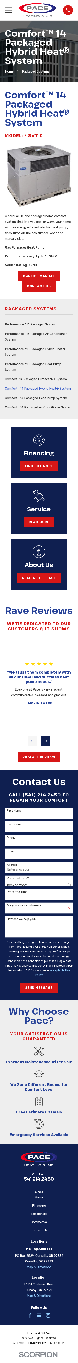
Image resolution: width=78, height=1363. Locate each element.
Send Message (39, 988)
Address (12, 865)
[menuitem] (39, 324)
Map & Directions (39, 1267)
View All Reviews (38, 757)
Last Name (14, 824)
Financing (39, 1206)
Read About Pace (39, 578)
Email (10, 851)
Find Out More (39, 466)
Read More (39, 522)
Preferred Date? (18, 878)
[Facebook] (30, 1315)
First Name (14, 810)
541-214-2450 (39, 1179)
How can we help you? (21, 919)
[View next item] (45, 741)
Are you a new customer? (24, 905)
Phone (11, 838)
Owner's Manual (39, 276)
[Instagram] (48, 1315)
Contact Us (39, 286)
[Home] (37, 10)
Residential (39, 1214)
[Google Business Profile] (39, 1315)
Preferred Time (17, 892)
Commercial (39, 1222)
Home (39, 1197)
